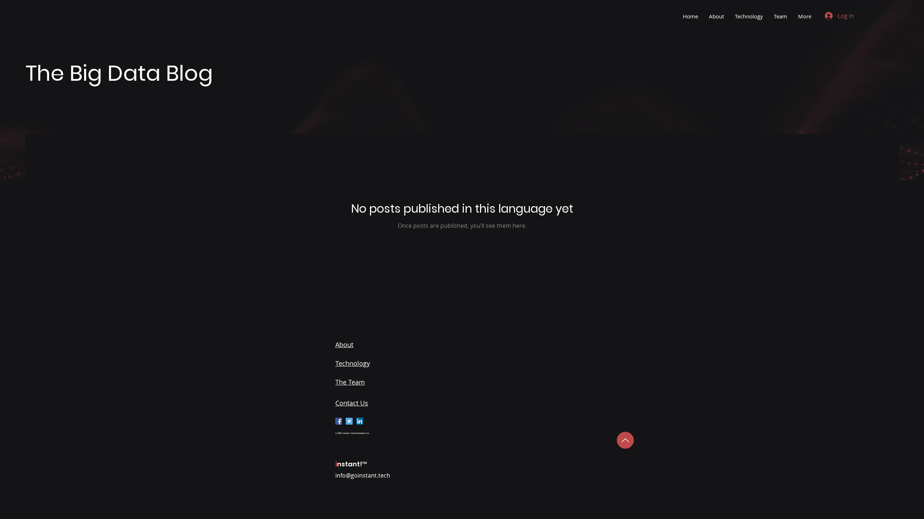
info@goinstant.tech (362, 475)
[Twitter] (349, 421)
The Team (350, 382)
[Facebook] (338, 421)
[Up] (625, 440)
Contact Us (351, 403)
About (344, 344)
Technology (352, 363)
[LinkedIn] (359, 421)
